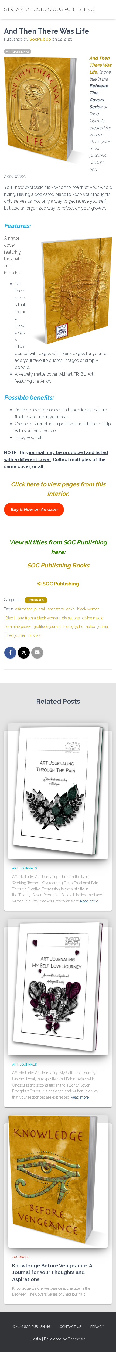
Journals (36, 600)
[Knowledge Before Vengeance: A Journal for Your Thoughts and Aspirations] (58, 1181)
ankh (70, 609)
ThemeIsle (77, 1339)
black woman (88, 609)
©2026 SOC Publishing (31, 1327)
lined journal (15, 635)
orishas (34, 635)
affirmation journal (30, 609)
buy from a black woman (38, 618)
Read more (89, 901)
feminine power (18, 626)
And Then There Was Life (100, 65)
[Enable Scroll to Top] (105, 1341)
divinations (71, 618)
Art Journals (24, 868)
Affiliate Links (17, 51)
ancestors (56, 609)
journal (103, 626)
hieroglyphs (73, 626)
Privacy (97, 1327)
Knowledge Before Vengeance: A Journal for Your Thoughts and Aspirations (52, 1272)
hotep (90, 626)
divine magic (92, 618)
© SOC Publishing (58, 584)
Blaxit (10, 618)
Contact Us (70, 1327)
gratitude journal (47, 626)
